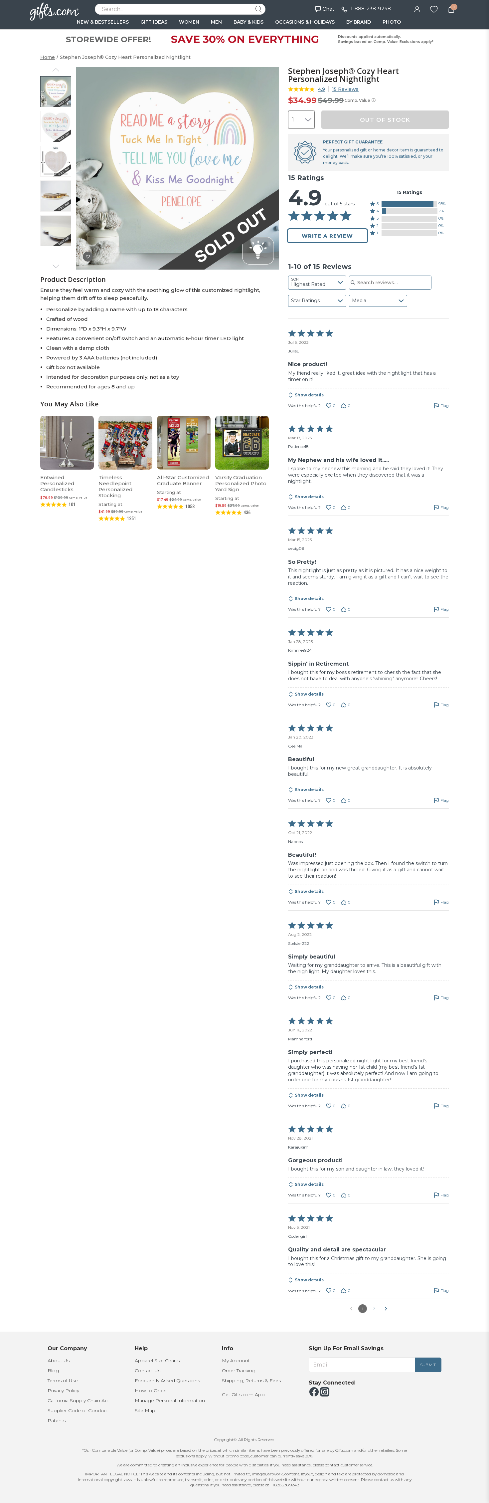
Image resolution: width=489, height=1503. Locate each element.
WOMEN (189, 22)
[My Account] (417, 8)
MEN (216, 22)
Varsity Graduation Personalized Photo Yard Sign (240, 483)
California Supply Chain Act (78, 1400)
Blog (53, 1371)
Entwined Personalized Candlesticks (57, 483)
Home (47, 57)
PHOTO (392, 22)
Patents (57, 1420)
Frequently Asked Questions (167, 1381)
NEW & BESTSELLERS (103, 22)
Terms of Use (63, 1381)
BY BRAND (358, 22)
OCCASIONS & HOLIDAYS (305, 22)
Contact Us (147, 1371)
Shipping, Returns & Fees (251, 1381)
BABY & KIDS (248, 22)
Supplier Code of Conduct (78, 1410)
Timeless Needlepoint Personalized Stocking (115, 486)
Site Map (145, 1410)
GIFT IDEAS (153, 22)
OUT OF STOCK (385, 119)
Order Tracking (238, 1371)
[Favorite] (434, 8)
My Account (236, 1361)
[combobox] (317, 283)
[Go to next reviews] (386, 1308)
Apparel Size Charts (157, 1361)
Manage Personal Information (170, 1400)
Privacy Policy (63, 1391)
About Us (59, 1361)
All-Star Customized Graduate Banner (183, 480)
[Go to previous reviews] (351, 1308)
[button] (409, 204)
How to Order (151, 1391)
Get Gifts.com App (243, 1394)
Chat (328, 9)
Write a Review (327, 236)
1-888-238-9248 (371, 8)
